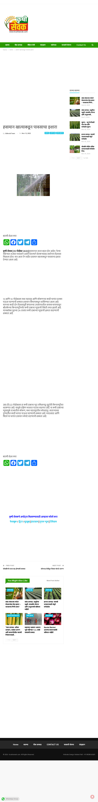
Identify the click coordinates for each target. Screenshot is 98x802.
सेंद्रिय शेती (31, 45)
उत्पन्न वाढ (52, 133)
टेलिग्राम (53, 522)
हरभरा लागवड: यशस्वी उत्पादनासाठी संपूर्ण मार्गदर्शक (88, 136)
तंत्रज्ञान (43, 45)
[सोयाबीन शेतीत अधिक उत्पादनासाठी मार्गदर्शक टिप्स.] (75, 149)
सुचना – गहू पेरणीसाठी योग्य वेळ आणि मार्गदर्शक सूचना (88, 124)
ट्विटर (21, 522)
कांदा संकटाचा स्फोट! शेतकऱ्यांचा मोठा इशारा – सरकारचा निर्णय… (88, 100)
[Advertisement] (65, 23)
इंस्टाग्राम (34, 522)
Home (15, 744)
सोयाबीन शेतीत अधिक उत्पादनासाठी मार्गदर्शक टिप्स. (88, 149)
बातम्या (7, 45)
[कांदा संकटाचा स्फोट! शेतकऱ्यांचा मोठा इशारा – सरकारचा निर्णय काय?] (14, 593)
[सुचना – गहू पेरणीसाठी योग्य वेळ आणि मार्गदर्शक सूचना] (75, 125)
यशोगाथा (53, 45)
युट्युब (27, 522)
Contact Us (81, 45)
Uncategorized (13, 615)
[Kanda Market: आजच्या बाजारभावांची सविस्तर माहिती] (52, 619)
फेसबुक (13, 522)
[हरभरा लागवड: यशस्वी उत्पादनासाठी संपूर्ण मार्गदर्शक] (52, 593)
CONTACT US (53, 744)
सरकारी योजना (66, 45)
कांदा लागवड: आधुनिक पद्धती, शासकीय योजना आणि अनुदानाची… (88, 112)
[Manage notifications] (92, 797)
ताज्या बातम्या (60, 133)
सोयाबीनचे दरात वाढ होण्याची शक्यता (14, 569)
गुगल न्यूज (44, 522)
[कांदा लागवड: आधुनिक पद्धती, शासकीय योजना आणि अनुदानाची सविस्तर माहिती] (33, 593)
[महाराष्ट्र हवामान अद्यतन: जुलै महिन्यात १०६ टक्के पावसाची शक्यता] (33, 619)
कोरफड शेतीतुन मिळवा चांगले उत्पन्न (52, 569)
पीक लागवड (18, 45)
